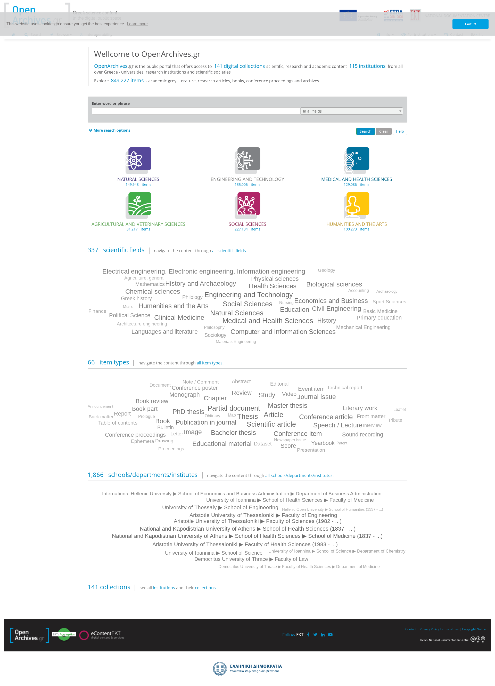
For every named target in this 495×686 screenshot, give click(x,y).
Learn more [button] (137, 24)
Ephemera (142, 441)
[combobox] (352, 111)
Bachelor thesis (233, 432)
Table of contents (117, 423)
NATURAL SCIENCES (138, 179)
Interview (372, 425)
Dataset (263, 443)
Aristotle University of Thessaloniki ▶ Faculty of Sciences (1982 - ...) (258, 521)
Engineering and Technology (248, 295)
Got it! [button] (470, 24)
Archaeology (387, 291)
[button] (109, 130)
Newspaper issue (290, 440)
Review (242, 392)
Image (193, 431)
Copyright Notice (474, 629)
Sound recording (362, 434)
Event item (311, 389)
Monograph (184, 394)
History (326, 320)
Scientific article (271, 424)
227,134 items (247, 229)
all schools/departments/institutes (299, 475)
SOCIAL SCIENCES (247, 224)
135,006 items (247, 184)
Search (366, 131)
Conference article (326, 417)
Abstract (241, 381)
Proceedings (171, 448)
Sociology (215, 335)
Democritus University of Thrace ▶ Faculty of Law (251, 559)
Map (232, 415)
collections (205, 588)
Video (289, 394)
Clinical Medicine (179, 317)
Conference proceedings (135, 435)
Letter (176, 433)
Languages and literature (164, 331)
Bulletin (165, 427)
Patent (341, 443)
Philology (192, 297)
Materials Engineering (236, 341)
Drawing (164, 440)
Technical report (344, 387)
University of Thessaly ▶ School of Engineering (220, 507)
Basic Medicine (380, 311)
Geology (326, 270)
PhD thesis (188, 412)
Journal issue (316, 396)
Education (294, 309)
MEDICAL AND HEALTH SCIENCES (356, 179)
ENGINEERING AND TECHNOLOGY (247, 179)
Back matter (101, 416)
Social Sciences (248, 304)
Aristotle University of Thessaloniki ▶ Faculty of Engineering (263, 515)
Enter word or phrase (111, 103)
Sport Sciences (389, 301)
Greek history (136, 298)
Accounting (358, 290)
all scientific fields (229, 250)
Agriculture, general (144, 278)
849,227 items (127, 80)
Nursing (286, 302)
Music (128, 306)
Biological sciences (334, 284)
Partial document (234, 408)
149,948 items (138, 184)
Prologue (146, 416)
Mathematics (150, 284)
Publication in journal (206, 422)
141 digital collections (240, 65)
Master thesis (287, 405)
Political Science (129, 315)
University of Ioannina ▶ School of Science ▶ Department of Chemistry (337, 551)
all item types (209, 363)
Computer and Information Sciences (283, 332)
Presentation (311, 450)
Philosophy (214, 327)
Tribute (395, 420)
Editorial (279, 384)
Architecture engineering (142, 323)
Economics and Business (331, 301)
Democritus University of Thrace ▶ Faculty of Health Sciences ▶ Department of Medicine (299, 566)
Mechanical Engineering (363, 327)
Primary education (379, 317)
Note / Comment (201, 382)
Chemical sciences (152, 291)
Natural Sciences (236, 313)
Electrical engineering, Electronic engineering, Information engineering (203, 271)
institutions (164, 588)
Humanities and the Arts (173, 306)
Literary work (360, 408)
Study (267, 394)
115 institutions (367, 65)
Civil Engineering (336, 308)
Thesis (247, 416)
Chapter (215, 398)
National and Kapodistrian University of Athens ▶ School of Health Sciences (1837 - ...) (248, 528)
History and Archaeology (200, 283)
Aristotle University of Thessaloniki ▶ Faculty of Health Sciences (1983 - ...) (245, 544)
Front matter (371, 416)
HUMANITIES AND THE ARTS (356, 224)
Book (162, 421)
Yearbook (323, 443)
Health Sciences (272, 286)
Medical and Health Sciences (267, 321)
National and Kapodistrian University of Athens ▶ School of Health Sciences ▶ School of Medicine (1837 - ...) (247, 536)
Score (288, 445)
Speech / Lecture (337, 425)
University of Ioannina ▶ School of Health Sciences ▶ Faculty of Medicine (290, 500)
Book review (152, 401)
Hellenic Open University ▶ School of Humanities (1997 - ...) (332, 509)
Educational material (222, 443)
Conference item (298, 433)
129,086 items (356, 184)
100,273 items (356, 229)
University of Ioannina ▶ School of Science (213, 553)
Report (122, 413)
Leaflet (399, 409)
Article (273, 415)
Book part (145, 408)
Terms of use (449, 629)
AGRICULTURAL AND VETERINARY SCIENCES (138, 224)
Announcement (100, 406)
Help (400, 131)
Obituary (212, 416)
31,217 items (138, 229)
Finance (97, 311)
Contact (410, 629)
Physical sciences (275, 278)
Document (160, 385)
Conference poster (195, 388)
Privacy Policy (429, 629)
